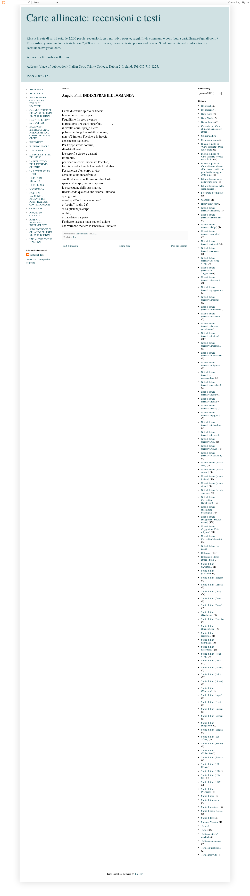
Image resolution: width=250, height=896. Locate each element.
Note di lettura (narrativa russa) (209, 400)
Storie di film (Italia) (211, 674)
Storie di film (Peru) (211, 702)
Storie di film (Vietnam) (207, 790)
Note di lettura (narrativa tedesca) (210, 433)
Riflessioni (206, 552)
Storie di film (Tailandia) (207, 752)
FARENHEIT (36, 142)
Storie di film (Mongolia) (207, 690)
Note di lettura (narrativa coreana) (210, 249)
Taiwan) (205, 826)
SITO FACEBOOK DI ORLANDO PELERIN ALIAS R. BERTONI (40, 232)
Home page (124, 245)
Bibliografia (207, 105)
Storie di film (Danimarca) (207, 613)
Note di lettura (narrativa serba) (209, 407)
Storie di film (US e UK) (210, 777)
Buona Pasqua (208, 122)
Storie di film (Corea (211, 598)
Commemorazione (210, 139)
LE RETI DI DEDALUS (35, 179)
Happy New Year (209, 203)
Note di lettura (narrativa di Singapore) (208, 270)
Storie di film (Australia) (207, 572)
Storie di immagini (210, 800)
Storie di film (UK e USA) (211, 766)
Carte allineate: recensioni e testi (93, 17)
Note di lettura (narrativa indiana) (210, 298)
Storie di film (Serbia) (212, 715)
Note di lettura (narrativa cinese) (209, 243)
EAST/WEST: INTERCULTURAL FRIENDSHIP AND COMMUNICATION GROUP (39, 132)
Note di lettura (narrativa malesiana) (211, 344)
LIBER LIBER (36, 185)
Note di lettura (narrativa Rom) (209, 393)
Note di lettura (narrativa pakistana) (211, 383)
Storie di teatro (208, 817)
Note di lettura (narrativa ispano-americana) (209, 326)
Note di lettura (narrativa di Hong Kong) (210, 260)
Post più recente (70, 245)
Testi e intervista (209, 854)
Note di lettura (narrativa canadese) (210, 233)
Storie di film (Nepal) (211, 695)
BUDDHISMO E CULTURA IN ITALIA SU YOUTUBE (37, 102)
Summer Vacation (209, 821)
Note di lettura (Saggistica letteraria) (211, 538)
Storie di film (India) (211, 660)
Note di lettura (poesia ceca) (212, 464)
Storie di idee (207, 795)
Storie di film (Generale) (207, 634)
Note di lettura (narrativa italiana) (210, 334)
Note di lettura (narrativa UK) (208, 440)
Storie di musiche (209, 806)
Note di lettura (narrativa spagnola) (210, 414)
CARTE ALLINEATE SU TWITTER (40, 121)
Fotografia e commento (212, 192)
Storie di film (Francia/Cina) (208, 627)
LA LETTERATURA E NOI (40, 173)
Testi (75, 237)
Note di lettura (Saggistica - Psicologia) (208, 509)
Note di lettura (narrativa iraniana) (210, 308)
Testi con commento (211, 841)
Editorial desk (37, 255)
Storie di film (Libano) (212, 681)
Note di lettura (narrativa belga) (209, 226)
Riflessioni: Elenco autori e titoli (210, 558)
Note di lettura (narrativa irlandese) (211, 315)
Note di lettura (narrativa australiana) (211, 216)
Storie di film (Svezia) (212, 743)
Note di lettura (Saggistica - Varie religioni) (210, 529)
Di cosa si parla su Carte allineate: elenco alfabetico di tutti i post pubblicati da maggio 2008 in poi (212, 169)
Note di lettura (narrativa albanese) (210, 209)
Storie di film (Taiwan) (212, 757)
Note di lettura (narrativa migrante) (211, 364)
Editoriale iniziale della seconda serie (212, 187)
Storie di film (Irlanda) (212, 667)
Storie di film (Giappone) (207, 648)
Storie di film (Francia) (212, 619)
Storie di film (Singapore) (207, 724)
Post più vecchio (179, 245)
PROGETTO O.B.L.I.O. (35, 214)
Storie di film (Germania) (207, 641)
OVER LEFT (35, 208)
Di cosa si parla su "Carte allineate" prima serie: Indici (212, 146)
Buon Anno (206, 113)
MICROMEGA (36, 189)
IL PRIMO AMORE (39, 146)
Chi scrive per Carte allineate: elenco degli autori (211, 128)
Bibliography (207, 109)
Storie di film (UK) (210, 771)
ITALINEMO (36, 150)
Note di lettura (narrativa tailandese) (211, 424)
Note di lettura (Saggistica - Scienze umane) (211, 519)
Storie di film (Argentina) (207, 565)
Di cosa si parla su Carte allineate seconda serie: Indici (212, 156)
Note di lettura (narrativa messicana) (211, 354)
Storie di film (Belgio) (212, 577)
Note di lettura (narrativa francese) (210, 279)
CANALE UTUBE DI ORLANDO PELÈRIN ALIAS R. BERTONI (40, 112)
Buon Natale (207, 118)
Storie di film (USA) (211, 782)
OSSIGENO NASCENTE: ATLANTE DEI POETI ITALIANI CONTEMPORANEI (39, 198)
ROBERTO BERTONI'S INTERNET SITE (38, 222)
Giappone (205, 199)
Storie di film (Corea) (211, 605)
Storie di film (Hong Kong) (211, 655)
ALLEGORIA (36, 93)
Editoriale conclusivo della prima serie (211, 180)
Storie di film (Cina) (211, 591)
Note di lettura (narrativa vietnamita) (211, 454)
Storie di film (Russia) (212, 708)
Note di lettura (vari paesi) (210, 547)
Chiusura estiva (208, 135)
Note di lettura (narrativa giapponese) (212, 289)
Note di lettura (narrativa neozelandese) (208, 374)
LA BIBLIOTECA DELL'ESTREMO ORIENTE (38, 164)
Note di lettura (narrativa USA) (209, 447)
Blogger (139, 873)
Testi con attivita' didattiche (209, 835)
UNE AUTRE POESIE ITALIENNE (40, 240)
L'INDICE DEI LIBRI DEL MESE (40, 156)
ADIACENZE (36, 89)
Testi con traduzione (211, 847)
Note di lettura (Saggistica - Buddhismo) (208, 499)
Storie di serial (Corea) (212, 810)
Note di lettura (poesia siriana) (212, 485)
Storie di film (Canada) (212, 584)
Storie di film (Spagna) (212, 729)
